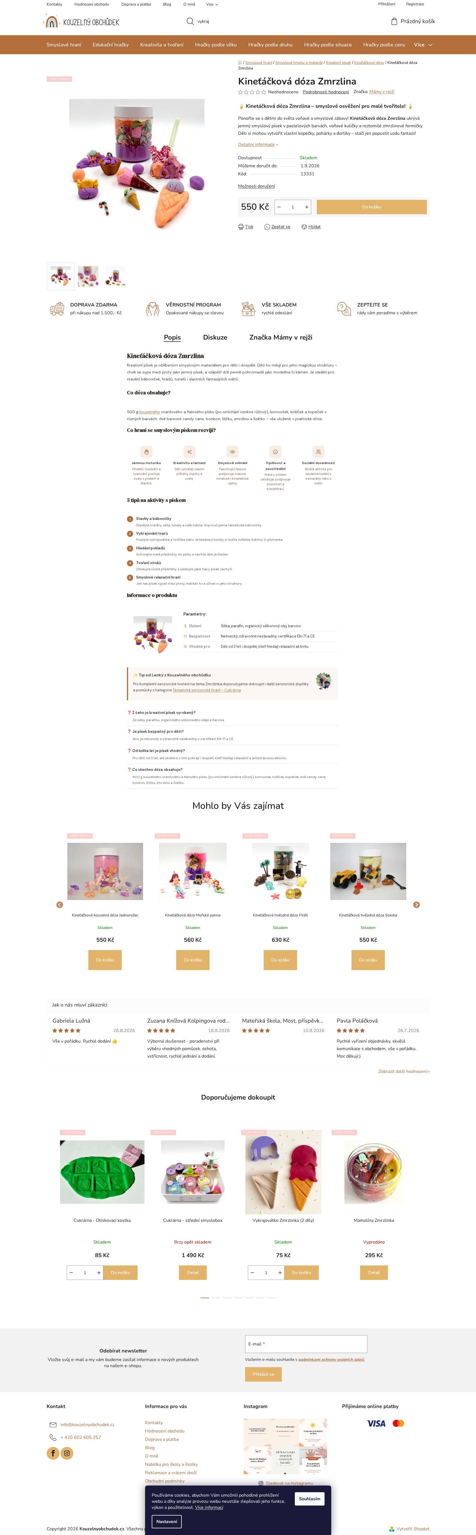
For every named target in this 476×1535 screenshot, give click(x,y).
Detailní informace (256, 144)
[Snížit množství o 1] (279, 207)
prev (51, 1212)
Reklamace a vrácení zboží (171, 1473)
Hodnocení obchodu (91, 4)
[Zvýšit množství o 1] (307, 207)
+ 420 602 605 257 (81, 1437)
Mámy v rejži (381, 92)
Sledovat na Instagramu (289, 1483)
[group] (105, 905)
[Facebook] (53, 1453)
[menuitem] (64, 44)
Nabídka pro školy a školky (171, 1464)
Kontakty (54, 4)
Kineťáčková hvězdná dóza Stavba (368, 915)
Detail (193, 1273)
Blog (167, 4)
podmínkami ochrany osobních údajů (331, 1359)
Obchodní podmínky (165, 1481)
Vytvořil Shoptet (413, 1529)
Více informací (209, 1507)
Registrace (415, 4)
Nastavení (166, 1522)
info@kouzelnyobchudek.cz (87, 1424)
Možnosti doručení (256, 186)
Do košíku (371, 207)
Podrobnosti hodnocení (326, 92)
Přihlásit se (263, 1374)
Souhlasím (309, 1499)
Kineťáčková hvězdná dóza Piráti (280, 915)
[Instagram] (67, 1453)
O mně (189, 4)
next (425, 1212)
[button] (105, 953)
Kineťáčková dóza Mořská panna (192, 915)
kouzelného (149, 411)
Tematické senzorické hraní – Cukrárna (207, 690)
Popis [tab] (172, 337)
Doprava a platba (136, 4)
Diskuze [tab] (215, 337)
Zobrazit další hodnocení (402, 1071)
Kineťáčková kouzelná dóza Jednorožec (105, 915)
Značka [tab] (281, 337)
